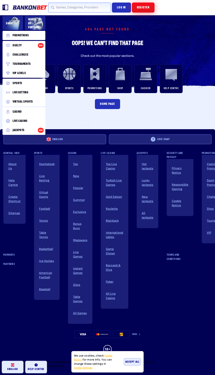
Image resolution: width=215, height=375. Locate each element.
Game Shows (110, 251)
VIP (209, 233)
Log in (121, 7)
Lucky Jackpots (147, 182)
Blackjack (112, 221)
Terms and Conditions (174, 257)
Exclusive (79, 212)
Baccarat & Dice (113, 267)
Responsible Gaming (180, 187)
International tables (114, 235)
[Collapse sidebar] (5, 7)
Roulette (112, 209)
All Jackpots (147, 215)
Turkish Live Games (114, 182)
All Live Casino (111, 296)
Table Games (78, 299)
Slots (76, 285)
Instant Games (78, 271)
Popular (78, 188)
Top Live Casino (111, 166)
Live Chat (163, 139)
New (76, 176)
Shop (210, 209)
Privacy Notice (177, 170)
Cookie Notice (176, 203)
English (57, 139)
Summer (79, 200)
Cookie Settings (83, 368)
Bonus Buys (77, 226)
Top (75, 164)
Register (143, 7)
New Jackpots (147, 199)
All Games (80, 313)
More (135, 334)
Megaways (80, 240)
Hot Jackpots (147, 166)
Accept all (132, 361)
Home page (107, 104)
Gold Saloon (114, 197)
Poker (109, 282)
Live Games (78, 254)
